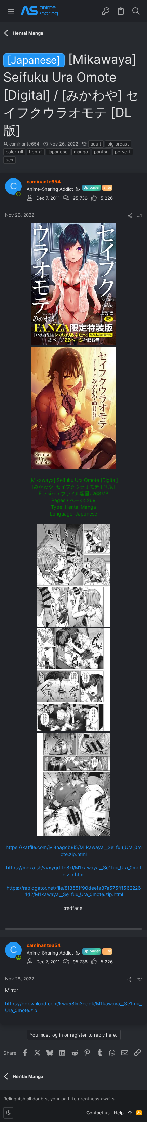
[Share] (130, 215)
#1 (139, 215)
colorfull (14, 151)
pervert (123, 151)
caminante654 (24, 144)
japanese (58, 151)
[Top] (130, 1113)
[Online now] (18, 194)
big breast (118, 144)
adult (96, 144)
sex (9, 159)
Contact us (98, 1112)
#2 (139, 979)
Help (119, 1112)
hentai (35, 151)
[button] (11, 11)
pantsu (101, 151)
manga (81, 151)
